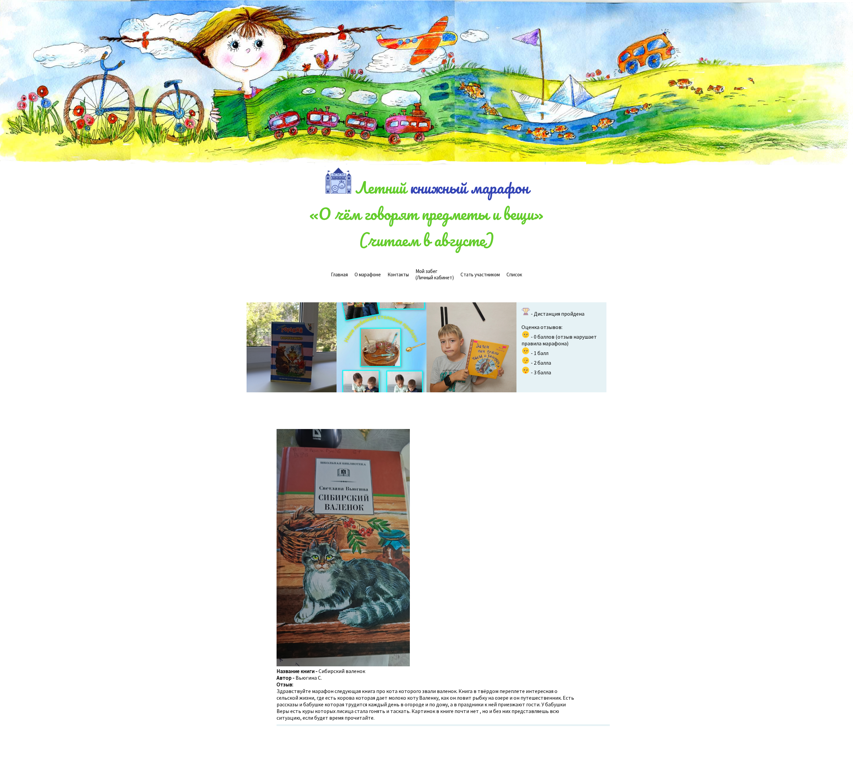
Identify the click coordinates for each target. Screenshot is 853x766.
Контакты (398, 274)
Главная (339, 274)
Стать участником (480, 274)
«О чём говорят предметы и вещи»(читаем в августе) (426, 226)
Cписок (514, 274)
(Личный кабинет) (435, 274)
